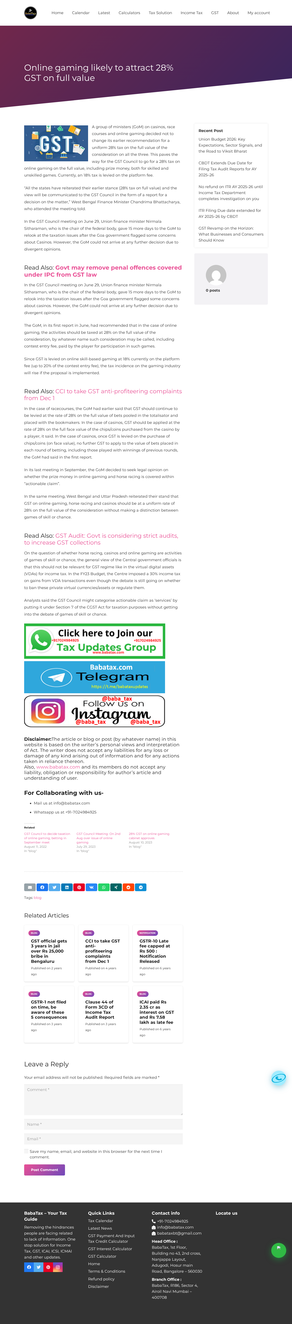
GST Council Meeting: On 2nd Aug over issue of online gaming (98, 838)
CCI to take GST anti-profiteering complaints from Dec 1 (103, 395)
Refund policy (101, 1279)
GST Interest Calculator (110, 1249)
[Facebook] (29, 1267)
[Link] (30, 12)
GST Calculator (102, 1256)
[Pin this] (79, 887)
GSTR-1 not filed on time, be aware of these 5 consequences (49, 1009)
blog (37, 897)
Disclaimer (98, 1286)
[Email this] (30, 887)
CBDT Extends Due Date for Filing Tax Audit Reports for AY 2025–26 (228, 169)
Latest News (100, 1228)
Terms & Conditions (106, 1271)
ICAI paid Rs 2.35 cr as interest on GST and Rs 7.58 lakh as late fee (157, 1012)
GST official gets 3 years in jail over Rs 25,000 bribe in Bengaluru (49, 951)
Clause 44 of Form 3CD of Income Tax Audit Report (99, 1009)
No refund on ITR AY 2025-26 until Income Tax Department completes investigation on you (231, 192)
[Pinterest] (48, 1267)
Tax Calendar (100, 1221)
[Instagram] (58, 1267)
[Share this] (42, 887)
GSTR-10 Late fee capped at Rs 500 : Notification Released (155, 951)
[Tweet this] (54, 887)
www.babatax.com (58, 767)
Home (94, 1264)
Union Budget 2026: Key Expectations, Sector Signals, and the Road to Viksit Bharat (230, 145)
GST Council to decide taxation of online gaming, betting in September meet (47, 838)
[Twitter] (38, 1267)
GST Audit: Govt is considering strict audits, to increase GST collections (101, 539)
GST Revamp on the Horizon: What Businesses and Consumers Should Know (231, 234)
